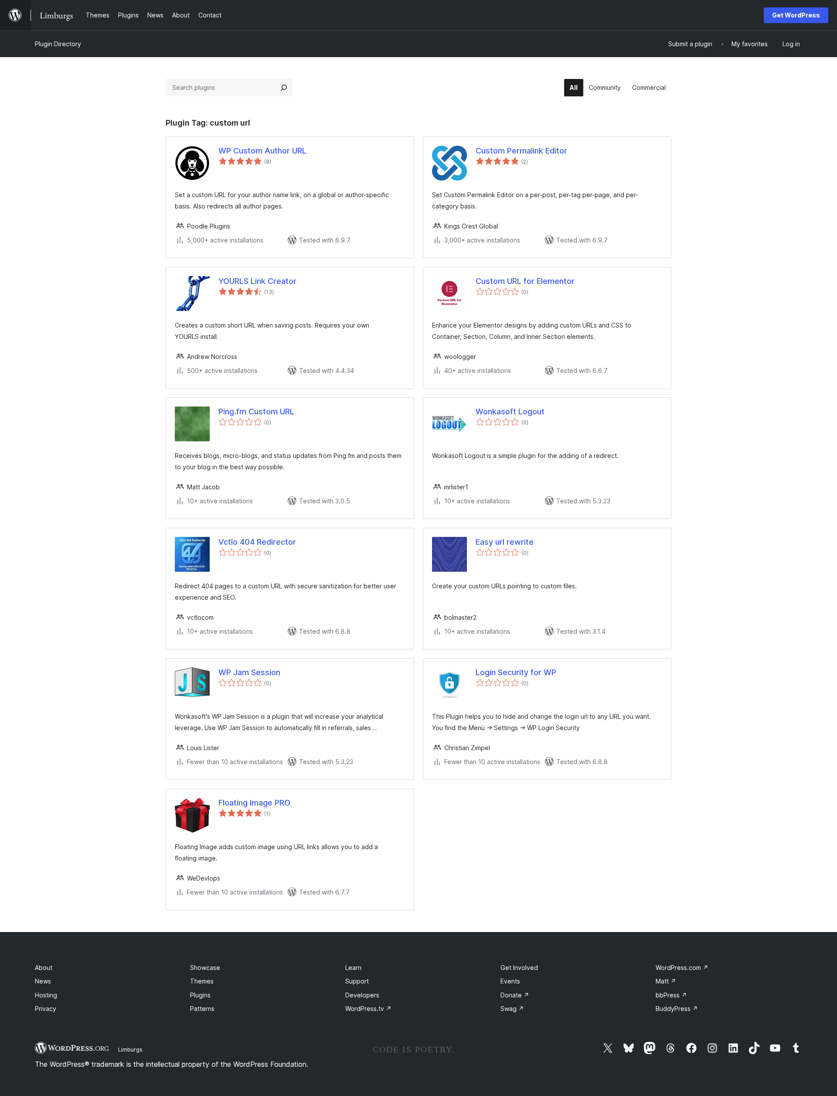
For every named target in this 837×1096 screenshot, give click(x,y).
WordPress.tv (368, 1008)
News (43, 981)
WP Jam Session (249, 672)
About (43, 967)
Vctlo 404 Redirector (257, 541)
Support (357, 981)
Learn (353, 967)
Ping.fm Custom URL (256, 411)
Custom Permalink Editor (521, 150)
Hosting (46, 995)
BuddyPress (677, 1008)
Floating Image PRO (254, 802)
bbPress (671, 995)
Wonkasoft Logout (510, 411)
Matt (666, 981)
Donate (514, 995)
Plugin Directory (58, 44)
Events (510, 981)
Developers (362, 995)
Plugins (200, 995)
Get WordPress (796, 15)
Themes (202, 981)
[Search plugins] (284, 87)
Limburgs (130, 1049)
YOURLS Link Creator (257, 281)
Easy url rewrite (505, 541)
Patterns (202, 1008)
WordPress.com (682, 967)
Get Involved (519, 967)
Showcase (205, 967)
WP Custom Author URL (262, 150)
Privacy (45, 1008)
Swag (512, 1008)
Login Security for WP (516, 672)
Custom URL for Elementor (525, 281)
